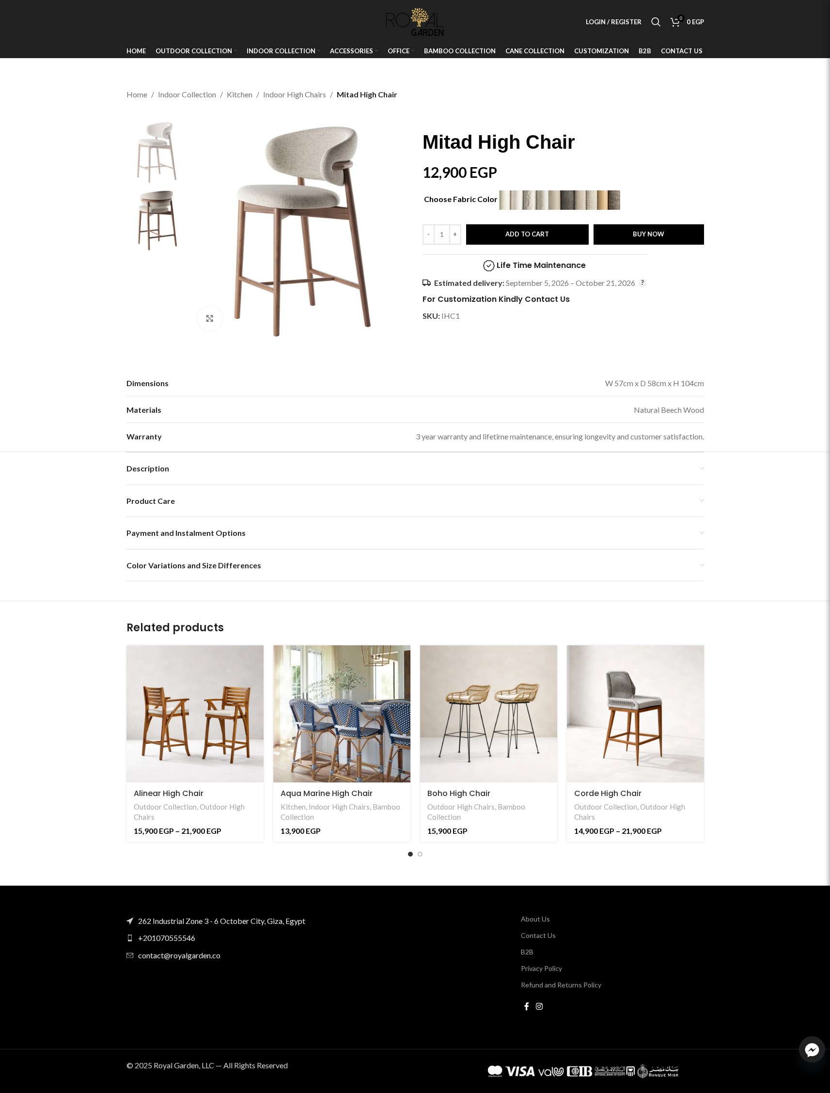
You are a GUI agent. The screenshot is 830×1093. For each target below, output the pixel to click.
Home (136, 94)
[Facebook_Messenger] (812, 1049)
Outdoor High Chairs (461, 806)
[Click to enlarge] (210, 318)
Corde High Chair (608, 793)
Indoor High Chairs (294, 94)
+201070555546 (166, 937)
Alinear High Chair (169, 793)
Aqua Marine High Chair (327, 793)
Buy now (648, 234)
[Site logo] (415, 20)
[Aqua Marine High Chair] (341, 713)
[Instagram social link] (539, 1006)
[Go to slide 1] (410, 854)
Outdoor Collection (165, 806)
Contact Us (538, 935)
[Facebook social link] (526, 1006)
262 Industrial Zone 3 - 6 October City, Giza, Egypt (221, 920)
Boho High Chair (458, 793)
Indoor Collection (187, 94)
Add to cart (527, 234)
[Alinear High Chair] (195, 713)
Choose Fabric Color (461, 198)
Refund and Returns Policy (561, 985)
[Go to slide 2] (420, 854)
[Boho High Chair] (488, 713)
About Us (535, 919)
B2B (527, 952)
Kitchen (239, 94)
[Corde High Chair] (635, 713)
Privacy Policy (541, 968)
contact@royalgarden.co (179, 955)
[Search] (656, 21)
